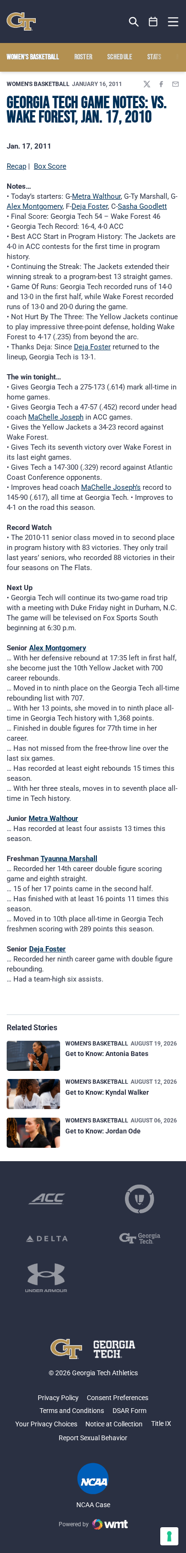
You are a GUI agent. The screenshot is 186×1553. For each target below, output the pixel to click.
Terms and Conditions (72, 1410)
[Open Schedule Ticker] (153, 21)
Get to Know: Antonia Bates (106, 1053)
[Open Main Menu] (173, 22)
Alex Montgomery (34, 206)
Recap (16, 166)
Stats (154, 57)
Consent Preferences (117, 1398)
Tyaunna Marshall (69, 858)
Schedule (120, 57)
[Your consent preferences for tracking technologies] (169, 1536)
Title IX (161, 1423)
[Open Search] (133, 21)
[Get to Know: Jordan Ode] (33, 1133)
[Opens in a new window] (47, 1199)
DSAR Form (129, 1410)
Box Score (50, 166)
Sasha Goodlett (142, 206)
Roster (83, 57)
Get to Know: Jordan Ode (103, 1131)
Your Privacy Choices (46, 1424)
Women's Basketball (38, 84)
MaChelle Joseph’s (111, 487)
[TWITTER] (147, 84)
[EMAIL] (175, 84)
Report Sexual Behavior (93, 1438)
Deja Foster (90, 206)
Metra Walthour (96, 196)
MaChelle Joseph (55, 417)
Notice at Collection (114, 1424)
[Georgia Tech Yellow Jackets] (21, 21)
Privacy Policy (58, 1398)
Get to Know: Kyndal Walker (107, 1092)
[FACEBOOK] (161, 84)
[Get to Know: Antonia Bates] (33, 1056)
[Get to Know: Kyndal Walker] (33, 1094)
